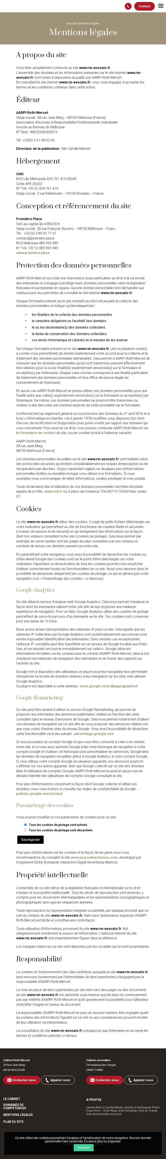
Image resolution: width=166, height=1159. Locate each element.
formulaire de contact (38, 433)
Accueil (71, 23)
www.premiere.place (33, 253)
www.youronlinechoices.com (94, 857)
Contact (144, 6)
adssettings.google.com (94, 734)
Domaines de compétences (14, 1106)
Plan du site (13, 1121)
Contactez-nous (24, 1080)
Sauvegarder (30, 840)
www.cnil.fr (53, 491)
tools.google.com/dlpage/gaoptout (108, 686)
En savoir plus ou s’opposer (102, 1141)
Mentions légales (18, 1115)
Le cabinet (11, 1099)
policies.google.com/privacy (39, 794)
